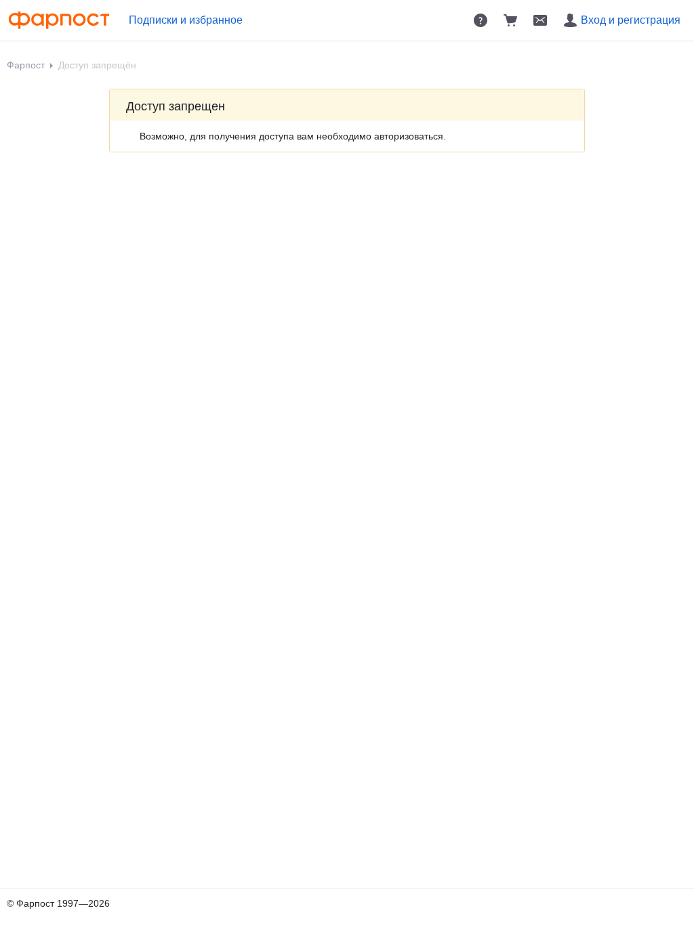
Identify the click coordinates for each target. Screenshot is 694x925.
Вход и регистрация (630, 20)
